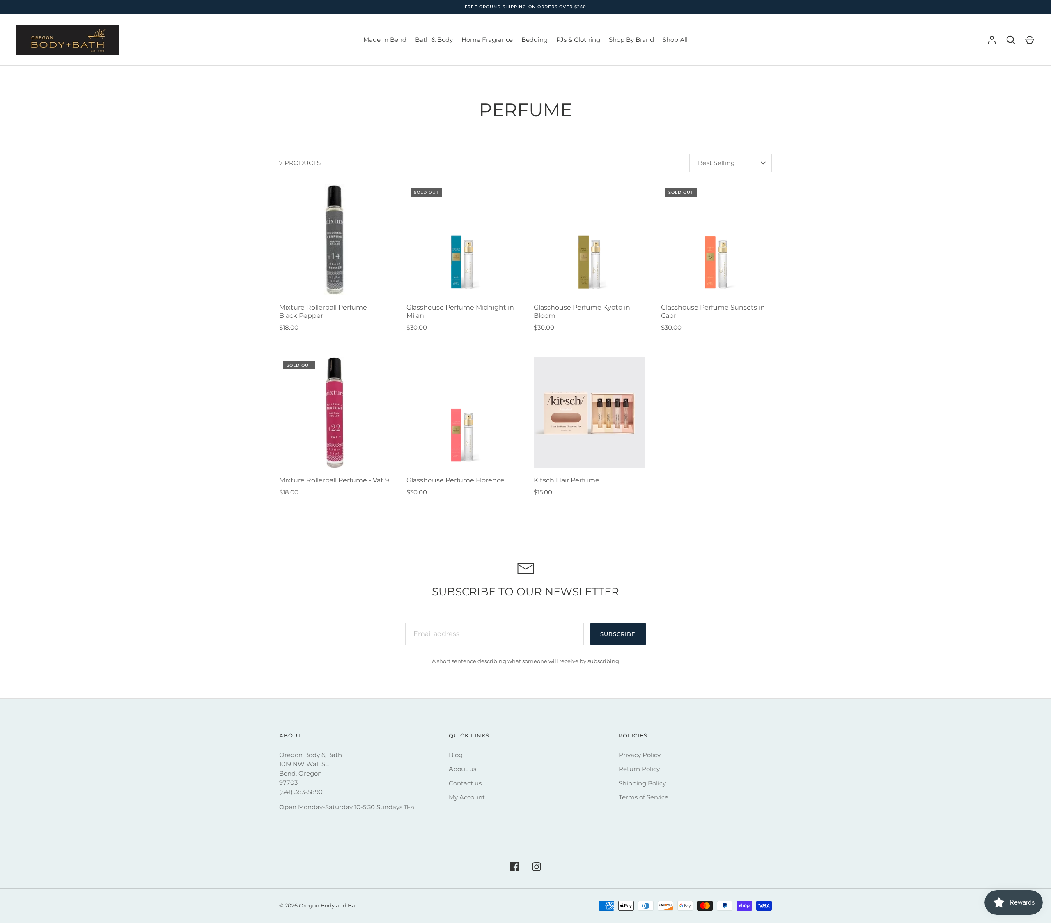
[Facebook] (514, 867)
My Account (467, 797)
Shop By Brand (631, 40)
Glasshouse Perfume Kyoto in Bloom (582, 311)
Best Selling (716, 163)
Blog (456, 755)
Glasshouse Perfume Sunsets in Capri (713, 311)
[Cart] (1030, 40)
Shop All (675, 40)
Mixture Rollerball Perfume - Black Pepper (325, 311)
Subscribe (618, 634)
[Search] (1011, 40)
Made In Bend (384, 40)
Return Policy (639, 769)
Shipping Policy (642, 783)
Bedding (534, 40)
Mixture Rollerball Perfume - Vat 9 (334, 480)
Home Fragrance (487, 40)
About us (462, 769)
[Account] (992, 40)
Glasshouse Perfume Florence (455, 480)
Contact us (465, 783)
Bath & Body (434, 40)
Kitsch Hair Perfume (566, 480)
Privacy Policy (640, 755)
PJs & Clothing (578, 40)
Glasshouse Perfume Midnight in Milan (460, 311)
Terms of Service (643, 797)
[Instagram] (537, 867)
